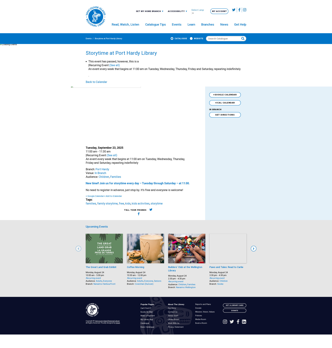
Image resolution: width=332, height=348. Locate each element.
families (91, 203)
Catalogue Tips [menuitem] (155, 24)
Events (89, 38)
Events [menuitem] (176, 24)
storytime (157, 203)
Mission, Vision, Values (206, 312)
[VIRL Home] (95, 16)
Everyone (107, 281)
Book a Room (202, 323)
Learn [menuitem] (191, 24)
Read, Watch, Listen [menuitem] (125, 24)
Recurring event (93, 278)
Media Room (201, 319)
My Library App (147, 320)
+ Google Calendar (95, 196)
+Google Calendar (225, 95)
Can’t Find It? (146, 308)
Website (198, 38)
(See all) (114, 65)
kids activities (141, 203)
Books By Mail (147, 312)
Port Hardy (102, 169)
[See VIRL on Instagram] (244, 10)
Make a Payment (148, 316)
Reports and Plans (204, 304)
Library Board (174, 320)
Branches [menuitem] (207, 24)
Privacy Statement (176, 327)
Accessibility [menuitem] (178, 11)
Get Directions (225, 115)
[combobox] (150, 11)
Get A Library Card (234, 305)
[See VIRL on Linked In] (244, 322)
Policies (199, 316)
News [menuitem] (224, 24)
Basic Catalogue (148, 327)
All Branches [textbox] (144, 11)
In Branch (100, 173)
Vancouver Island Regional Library (107, 321)
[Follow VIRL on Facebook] (239, 10)
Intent (118, 323)
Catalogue (181, 38)
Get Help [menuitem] (240, 24)
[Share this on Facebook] (139, 214)
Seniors (157, 281)
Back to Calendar (96, 82)
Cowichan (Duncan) (144, 284)
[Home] (111, 310)
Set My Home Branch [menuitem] (149, 11)
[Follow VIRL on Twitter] (234, 10)
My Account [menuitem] (219, 11)
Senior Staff (173, 316)
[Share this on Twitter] (151, 210)
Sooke (220, 284)
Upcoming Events (97, 226)
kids (128, 203)
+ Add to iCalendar (113, 196)
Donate (199, 308)
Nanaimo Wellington (186, 287)
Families (115, 176)
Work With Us (174, 323)
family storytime (107, 203)
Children (104, 176)
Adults (99, 281)
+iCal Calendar (225, 103)
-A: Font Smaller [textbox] (178, 11)
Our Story (172, 308)
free (121, 203)
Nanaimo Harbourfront (104, 284)
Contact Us (173, 312)
